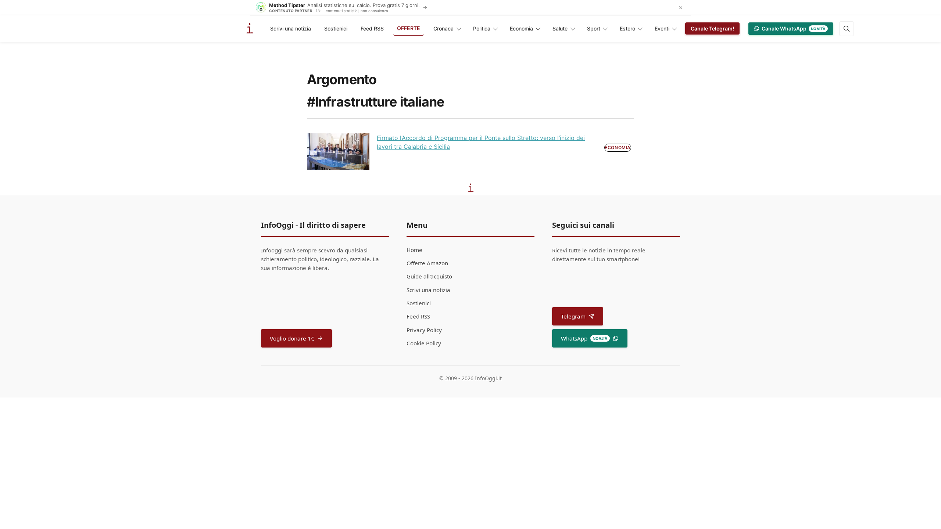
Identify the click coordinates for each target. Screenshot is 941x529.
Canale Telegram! (712, 28)
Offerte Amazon (427, 263)
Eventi (662, 28)
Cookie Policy (424, 343)
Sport (593, 28)
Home (414, 249)
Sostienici (335, 28)
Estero (627, 28)
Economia (521, 28)
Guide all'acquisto (429, 276)
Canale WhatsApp (794, 28)
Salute (560, 28)
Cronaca (443, 28)
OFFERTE (408, 28)
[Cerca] (846, 28)
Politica (481, 28)
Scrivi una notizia (290, 28)
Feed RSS (372, 28)
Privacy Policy (424, 330)
